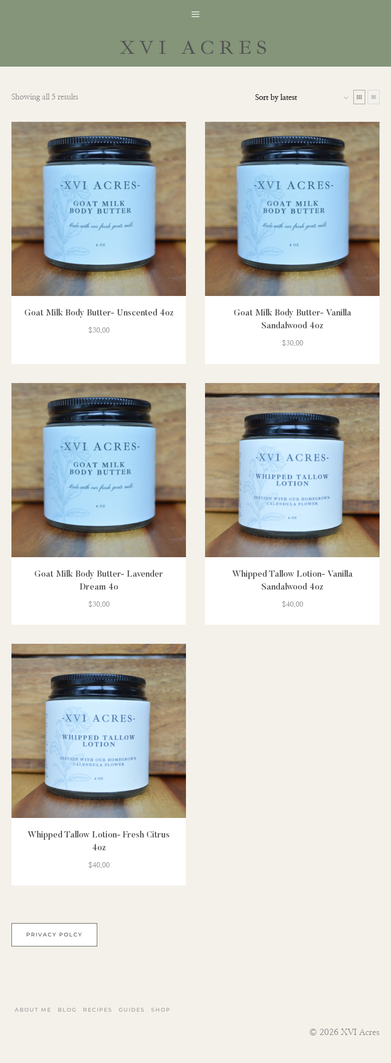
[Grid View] (359, 97)
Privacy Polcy (54, 934)
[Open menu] (196, 14)
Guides (132, 1009)
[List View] (374, 97)
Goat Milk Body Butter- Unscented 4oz (99, 313)
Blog (67, 1009)
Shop (161, 1009)
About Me (33, 1009)
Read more (93, 358)
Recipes (98, 1009)
